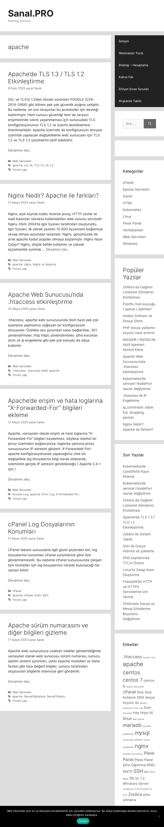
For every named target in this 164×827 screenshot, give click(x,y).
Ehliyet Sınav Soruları (134, 89)
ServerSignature (34, 696)
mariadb (132, 725)
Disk (140, 692)
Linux (127, 217)
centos (131, 672)
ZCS (125, 795)
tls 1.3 (49, 165)
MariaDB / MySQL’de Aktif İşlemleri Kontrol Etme (139, 345)
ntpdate (127, 754)
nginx (27, 264)
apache (17, 165)
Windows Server (136, 784)
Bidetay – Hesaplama (133, 65)
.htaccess (19, 370)
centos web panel (135, 686)
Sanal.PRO (31, 13)
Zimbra (135, 794)
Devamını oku (19, 150)
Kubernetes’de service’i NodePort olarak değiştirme (137, 384)
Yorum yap (19, 169)
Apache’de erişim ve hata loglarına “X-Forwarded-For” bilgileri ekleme (55, 407)
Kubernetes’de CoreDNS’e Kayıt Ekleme (136, 471)
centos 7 (133, 680)
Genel (127, 196)
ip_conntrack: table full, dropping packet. (138, 412)
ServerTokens (56, 696)
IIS (151, 713)
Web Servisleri (21, 161)
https (144, 713)
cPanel (16, 591)
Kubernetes (132, 210)
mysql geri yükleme (133, 739)
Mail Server (138, 719)
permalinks (137, 754)
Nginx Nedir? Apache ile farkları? (53, 195)
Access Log (20, 494)
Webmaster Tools (131, 53)
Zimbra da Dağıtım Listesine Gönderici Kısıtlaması (138, 292)
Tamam (83, 821)
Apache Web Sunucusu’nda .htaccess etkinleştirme (45, 298)
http (136, 713)
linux (127, 718)
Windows (130, 244)
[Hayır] (159, 816)
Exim (37, 595)
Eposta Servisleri (136, 189)
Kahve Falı (126, 77)
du (137, 703)
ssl (26, 165)
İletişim (124, 41)
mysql (142, 733)
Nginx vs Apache (44, 264)
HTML (128, 203)
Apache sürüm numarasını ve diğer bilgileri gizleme (48, 629)
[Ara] (150, 124)
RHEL (151, 765)
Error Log (48, 494)
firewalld (127, 713)
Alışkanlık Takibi (130, 101)
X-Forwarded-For (67, 494)
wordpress (128, 789)
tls (31, 165)
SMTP (127, 772)
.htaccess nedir (37, 370)
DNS (140, 697)
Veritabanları (133, 230)
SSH (45, 595)
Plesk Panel (132, 223)
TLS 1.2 (39, 165)
